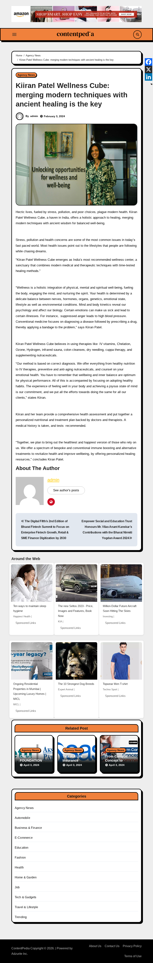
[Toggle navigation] (14, 34)
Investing (108, 616)
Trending (21, 917)
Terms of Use (133, 956)
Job (17, 887)
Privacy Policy (132, 946)
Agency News (26, 74)
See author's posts (66, 490)
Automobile (22, 817)
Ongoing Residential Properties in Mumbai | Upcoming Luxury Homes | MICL (29, 691)
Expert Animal (65, 689)
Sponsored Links (25, 622)
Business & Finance (28, 827)
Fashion (20, 857)
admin (34, 116)
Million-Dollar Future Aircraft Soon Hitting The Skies (119, 608)
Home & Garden (26, 877)
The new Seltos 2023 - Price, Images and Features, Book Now (75, 610)
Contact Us (112, 946)
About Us (95, 946)
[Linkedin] (148, 77)
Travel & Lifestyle (26, 907)
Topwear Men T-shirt (115, 683)
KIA (60, 621)
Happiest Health (21, 616)
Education (22, 847)
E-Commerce (24, 837)
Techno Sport (110, 689)
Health (19, 867)
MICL (16, 704)
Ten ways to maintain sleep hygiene (29, 608)
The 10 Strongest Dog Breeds (76, 683)
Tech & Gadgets (25, 897)
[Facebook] (148, 62)
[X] (148, 69)
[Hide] (151, 84)
